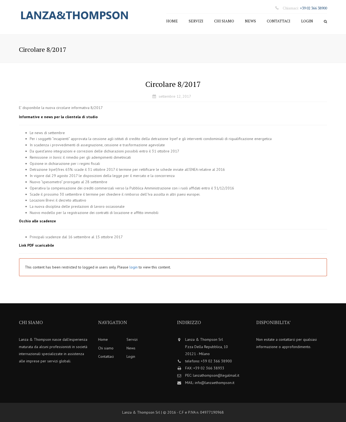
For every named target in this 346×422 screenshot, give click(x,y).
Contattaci (278, 20)
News (250, 20)
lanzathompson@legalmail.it (216, 375)
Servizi (196, 20)
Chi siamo (224, 20)
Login (307, 20)
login (133, 267)
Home (172, 20)
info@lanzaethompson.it (214, 382)
